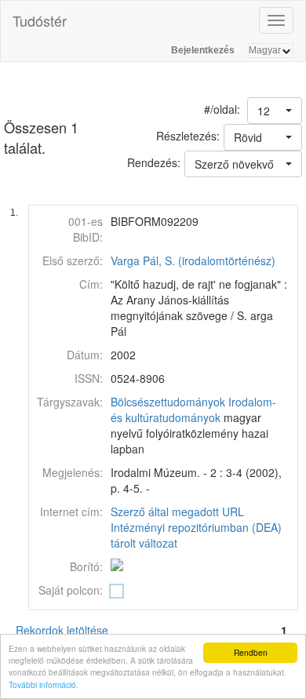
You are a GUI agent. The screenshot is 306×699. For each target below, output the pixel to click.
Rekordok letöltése (62, 630)
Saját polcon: (70, 590)
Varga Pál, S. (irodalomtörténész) (193, 260)
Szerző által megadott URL (177, 511)
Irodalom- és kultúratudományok (193, 409)
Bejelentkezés (203, 50)
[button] (274, 110)
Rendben (251, 652)
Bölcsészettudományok (168, 402)
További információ (42, 684)
